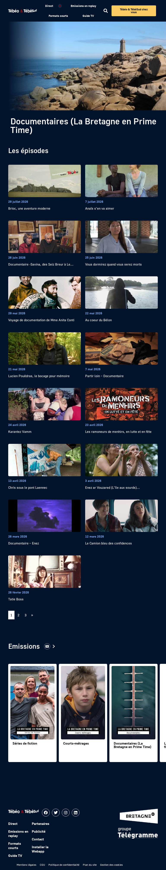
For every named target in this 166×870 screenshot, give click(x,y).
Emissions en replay (83, 6)
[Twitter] (56, 812)
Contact (38, 839)
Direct (49, 6)
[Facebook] (46, 812)
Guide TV (88, 15)
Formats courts (58, 15)
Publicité (38, 831)
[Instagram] (66, 812)
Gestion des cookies (111, 864)
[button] (105, 11)
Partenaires (40, 823)
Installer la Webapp (40, 849)
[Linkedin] (76, 812)
